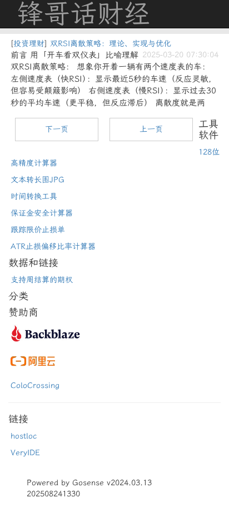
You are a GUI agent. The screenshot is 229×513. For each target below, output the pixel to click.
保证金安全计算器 (42, 213)
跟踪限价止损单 (38, 230)
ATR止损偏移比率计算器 (53, 246)
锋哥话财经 (83, 14)
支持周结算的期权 (42, 280)
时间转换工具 (34, 196)
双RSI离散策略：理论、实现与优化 (110, 43)
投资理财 (28, 43)
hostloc (24, 436)
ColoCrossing (35, 385)
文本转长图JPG (37, 180)
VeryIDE (25, 452)
